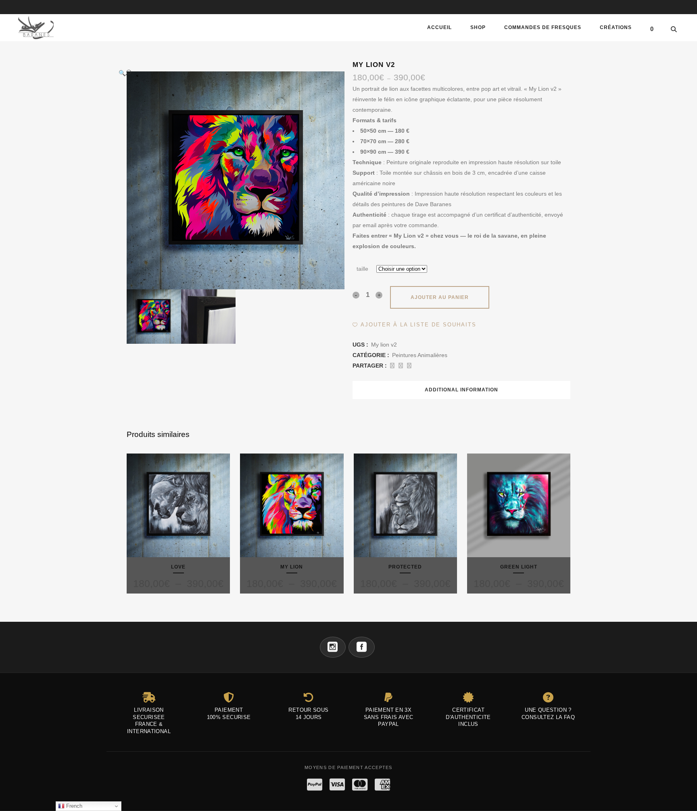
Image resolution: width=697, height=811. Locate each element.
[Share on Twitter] (401, 365)
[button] (227, 72)
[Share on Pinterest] (409, 365)
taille (362, 268)
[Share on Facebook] (392, 365)
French (73, 806)
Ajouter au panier (440, 297)
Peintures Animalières (419, 355)
